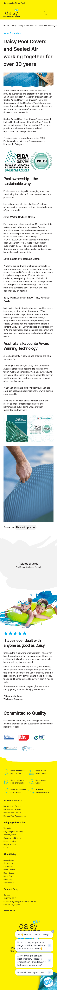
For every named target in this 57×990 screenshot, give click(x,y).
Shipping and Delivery (13, 838)
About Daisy (9, 860)
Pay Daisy (8, 879)
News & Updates (25, 527)
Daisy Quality (9, 870)
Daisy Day (8, 876)
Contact (7, 895)
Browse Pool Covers (12, 806)
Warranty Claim (10, 835)
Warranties (8, 828)
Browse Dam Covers (12, 813)
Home (6, 25)
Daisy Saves (9, 873)
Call (11, 898)
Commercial (9, 883)
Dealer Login (9, 910)
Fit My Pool (20, 3)
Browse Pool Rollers (12, 809)
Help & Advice (10, 844)
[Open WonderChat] (48, 982)
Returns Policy (10, 841)
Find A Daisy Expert (12, 905)
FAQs (6, 848)
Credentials (8, 866)
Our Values (8, 863)
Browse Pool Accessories (15, 816)
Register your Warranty (13, 831)
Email (20, 901)
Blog (14, 25)
